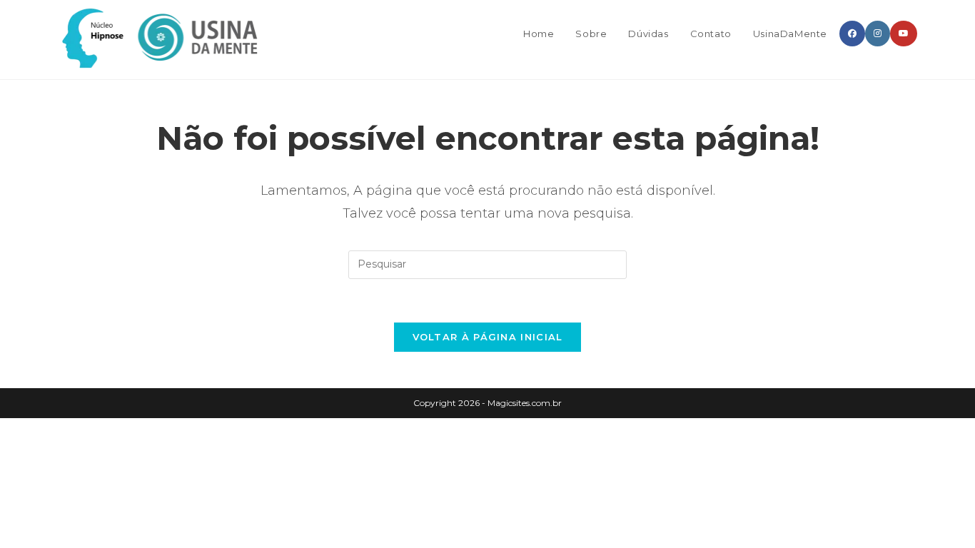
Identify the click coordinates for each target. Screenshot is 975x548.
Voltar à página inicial (488, 336)
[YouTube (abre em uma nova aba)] (903, 33)
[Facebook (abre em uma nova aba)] (852, 33)
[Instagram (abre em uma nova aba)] (877, 33)
